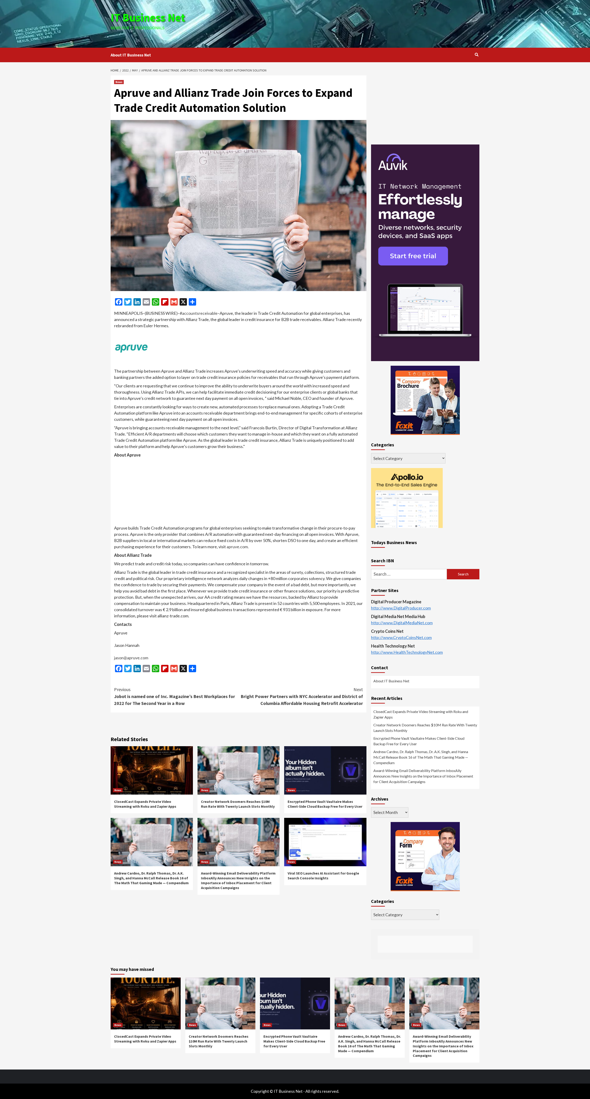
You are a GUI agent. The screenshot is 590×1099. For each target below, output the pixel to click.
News (118, 82)
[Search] (476, 54)
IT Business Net (148, 17)
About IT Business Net (131, 55)
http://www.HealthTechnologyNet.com (407, 652)
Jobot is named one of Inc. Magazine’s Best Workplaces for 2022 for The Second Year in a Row (174, 696)
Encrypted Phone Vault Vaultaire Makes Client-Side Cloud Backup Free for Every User (325, 804)
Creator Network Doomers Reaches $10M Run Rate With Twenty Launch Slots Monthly (238, 804)
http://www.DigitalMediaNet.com (402, 622)
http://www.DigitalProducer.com (401, 607)
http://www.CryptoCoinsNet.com (401, 637)
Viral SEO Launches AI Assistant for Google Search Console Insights (323, 875)
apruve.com (237, 546)
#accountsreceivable (199, 313)
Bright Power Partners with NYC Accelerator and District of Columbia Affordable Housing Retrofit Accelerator (302, 696)
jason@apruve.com (131, 657)
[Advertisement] (356, 23)
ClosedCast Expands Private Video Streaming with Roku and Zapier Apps (145, 804)
